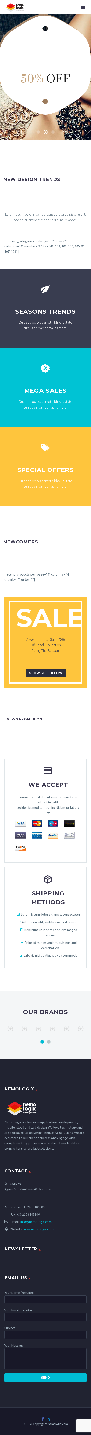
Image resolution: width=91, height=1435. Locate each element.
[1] (42, 1042)
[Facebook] (42, 1419)
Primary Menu (83, 7)
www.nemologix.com (38, 1229)
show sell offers (45, 673)
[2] (49, 1042)
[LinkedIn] (48, 1419)
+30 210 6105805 (33, 1207)
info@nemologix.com (36, 1222)
